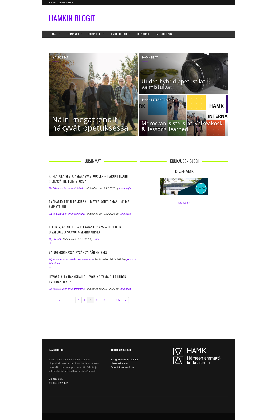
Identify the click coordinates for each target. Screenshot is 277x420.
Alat (54, 34)
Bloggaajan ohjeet (58, 382)
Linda (96, 239)
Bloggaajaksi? (56, 378)
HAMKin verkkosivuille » (61, 2)
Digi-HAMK (55, 239)
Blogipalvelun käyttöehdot (124, 359)
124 (118, 300)
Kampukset (95, 34)
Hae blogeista (164, 34)
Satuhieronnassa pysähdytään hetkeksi (79, 252)
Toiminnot (72, 34)
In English (143, 34)
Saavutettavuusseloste (122, 367)
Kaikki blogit (119, 34)
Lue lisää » (184, 202)
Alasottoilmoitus (119, 363)
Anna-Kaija (125, 188)
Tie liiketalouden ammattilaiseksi (67, 188)
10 (103, 300)
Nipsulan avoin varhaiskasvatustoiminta (70, 259)
